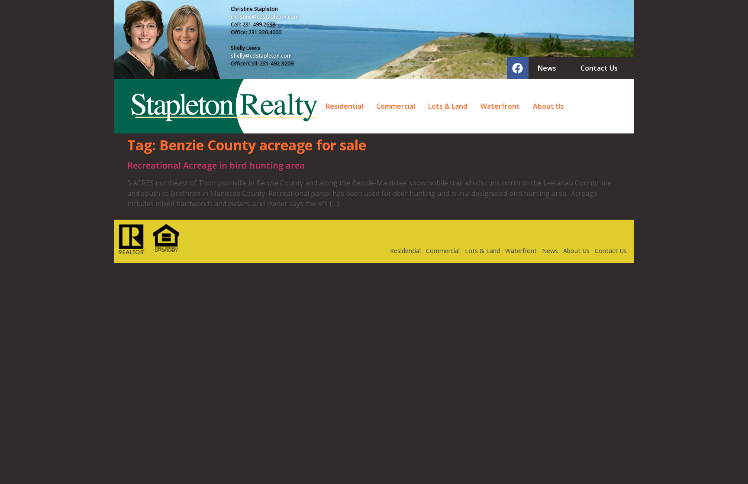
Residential (344, 106)
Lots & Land (448, 106)
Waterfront (500, 106)
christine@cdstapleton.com (265, 16)
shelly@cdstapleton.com (261, 55)
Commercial (395, 106)
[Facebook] (518, 68)
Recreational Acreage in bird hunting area (216, 165)
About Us (548, 106)
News (550, 251)
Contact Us (611, 251)
